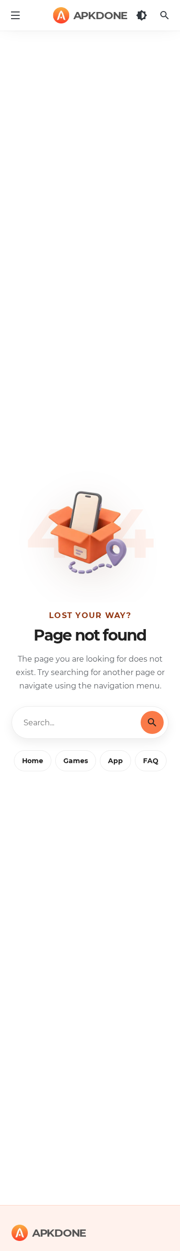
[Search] (164, 15)
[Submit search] (152, 722)
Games (75, 760)
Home (32, 760)
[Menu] (15, 15)
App (115, 760)
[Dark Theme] (141, 15)
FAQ (150, 760)
